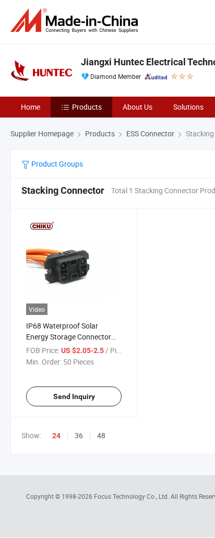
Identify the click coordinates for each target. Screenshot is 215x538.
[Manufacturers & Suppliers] (76, 20)
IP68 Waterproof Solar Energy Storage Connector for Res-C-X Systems (68, 337)
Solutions (188, 107)
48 (101, 435)
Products (87, 107)
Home (30, 107)
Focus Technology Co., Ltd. (132, 496)
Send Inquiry (74, 396)
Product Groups (56, 164)
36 (79, 435)
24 (56, 435)
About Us (137, 107)
